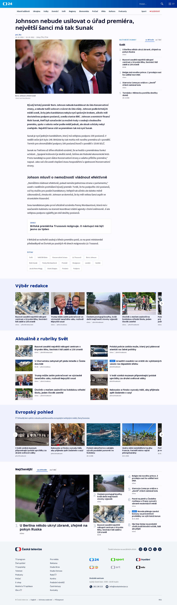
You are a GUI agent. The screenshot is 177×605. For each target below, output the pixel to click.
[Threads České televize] (160, 549)
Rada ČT (53, 574)
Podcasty (123, 11)
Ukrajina (36, 11)
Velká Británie (42, 257)
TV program (20, 559)
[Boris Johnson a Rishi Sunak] (63, 66)
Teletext (18, 571)
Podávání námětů (57, 582)
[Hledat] (162, 4)
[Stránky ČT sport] (117, 559)
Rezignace (76, 263)
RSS (160, 600)
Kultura (112, 11)
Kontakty (54, 590)
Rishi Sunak (33, 263)
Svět (64, 11)
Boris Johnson (91, 257)
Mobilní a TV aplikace (24, 586)
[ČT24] (7, 3)
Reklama (53, 563)
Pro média (54, 559)
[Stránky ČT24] (94, 559)
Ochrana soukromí (45, 600)
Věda (103, 11)
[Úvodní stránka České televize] (28, 549)
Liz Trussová (76, 257)
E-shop (18, 582)
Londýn (87, 263)
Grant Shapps (52, 268)
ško (20, 35)
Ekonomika (84, 11)
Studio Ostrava (56, 571)
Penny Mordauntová (49, 263)
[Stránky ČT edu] (140, 567)
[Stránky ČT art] (115, 567)
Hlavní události (23, 11)
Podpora (76, 268)
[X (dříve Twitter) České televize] (155, 549)
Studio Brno (55, 567)
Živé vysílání (20, 563)
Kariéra (53, 578)
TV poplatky (20, 567)
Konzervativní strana (59, 257)
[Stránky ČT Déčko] (93, 567)
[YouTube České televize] (150, 549)
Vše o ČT (18, 590)
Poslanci (65, 268)
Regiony (72, 11)
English (33, 600)
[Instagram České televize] (140, 549)
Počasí (95, 11)
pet (16, 35)
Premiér (65, 263)
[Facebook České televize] (145, 549)
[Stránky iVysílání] (143, 559)
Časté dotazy (55, 586)
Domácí (55, 11)
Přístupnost (59, 600)
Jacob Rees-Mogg (35, 268)
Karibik (97, 263)
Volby (46, 11)
